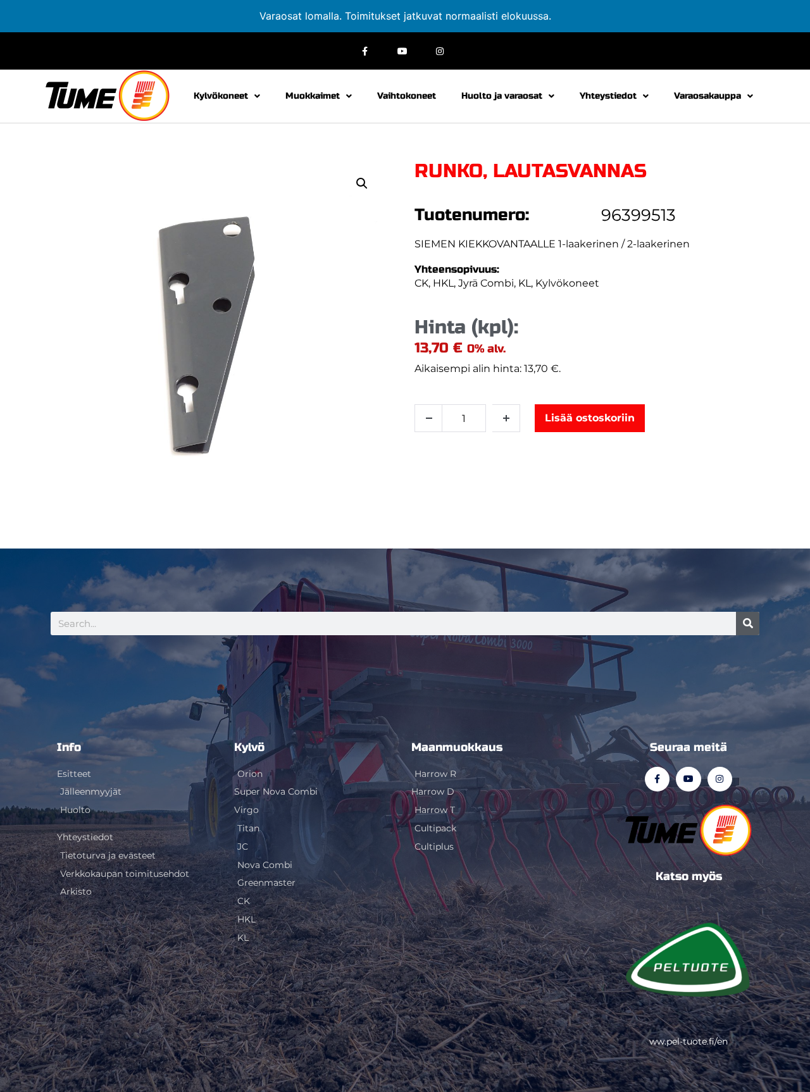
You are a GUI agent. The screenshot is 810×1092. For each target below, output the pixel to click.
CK (421, 283)
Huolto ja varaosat (501, 95)
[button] (362, 183)
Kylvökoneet (221, 95)
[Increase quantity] (506, 418)
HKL (443, 283)
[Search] (747, 623)
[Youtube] (402, 51)
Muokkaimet (312, 95)
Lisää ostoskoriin (590, 418)
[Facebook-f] (365, 51)
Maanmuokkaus (456, 747)
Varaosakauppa (707, 95)
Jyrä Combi (486, 283)
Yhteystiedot (608, 95)
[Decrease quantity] (428, 418)
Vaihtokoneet (406, 95)
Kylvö (249, 747)
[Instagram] (439, 51)
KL (524, 283)
